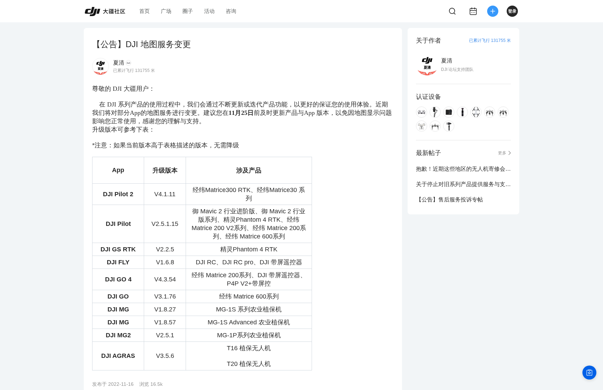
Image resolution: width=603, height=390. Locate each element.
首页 (144, 11)
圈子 (188, 11)
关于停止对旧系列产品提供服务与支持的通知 (463, 184)
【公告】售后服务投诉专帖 (449, 200)
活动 (209, 11)
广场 (166, 11)
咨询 (231, 11)
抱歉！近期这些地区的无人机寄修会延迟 (463, 169)
